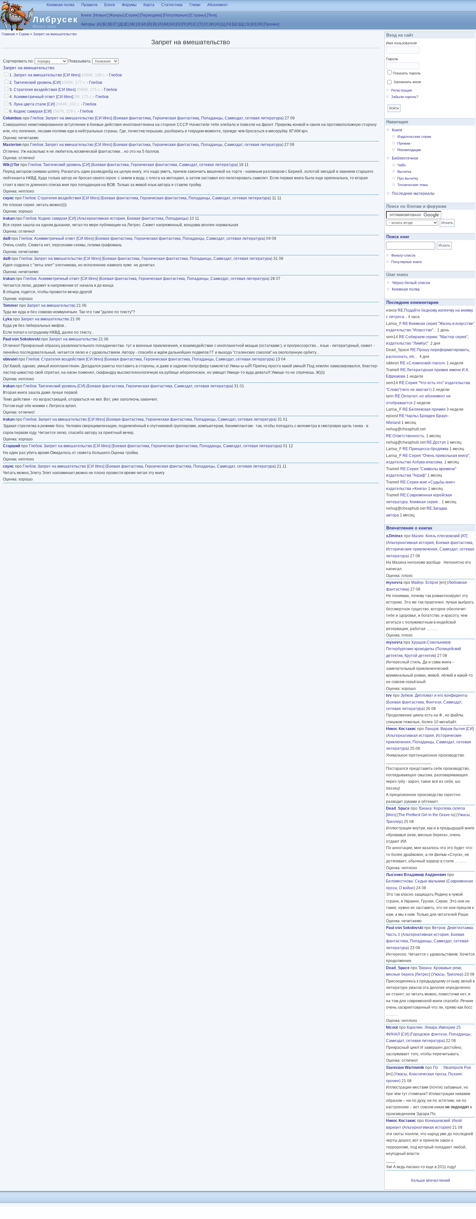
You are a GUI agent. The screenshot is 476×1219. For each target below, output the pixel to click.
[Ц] (223, 24)
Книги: (86, 15)
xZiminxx (394, 536)
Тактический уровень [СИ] (37, 82)
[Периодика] (151, 15)
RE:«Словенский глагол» (423, 363)
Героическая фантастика (176, 118)
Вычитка (404, 171)
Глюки (194, 5)
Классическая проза (427, 1074)
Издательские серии (414, 137)
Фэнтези (433, 702)
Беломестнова (399, 881)
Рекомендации (409, 150)
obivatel (10, 359)
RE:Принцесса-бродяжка (425, 449)
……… (432, 628)
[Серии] (132, 15)
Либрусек (55, 19)
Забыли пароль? (404, 97)
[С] (195, 24)
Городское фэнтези (429, 1034)
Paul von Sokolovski (21, 339)
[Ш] (234, 24)
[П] (183, 24)
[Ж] (132, 24)
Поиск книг (397, 236)
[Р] (189, 24)
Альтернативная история (101, 218)
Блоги (109, 5)
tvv (389, 695)
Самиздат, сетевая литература (253, 118)
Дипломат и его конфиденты (441, 695)
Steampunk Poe (457, 1067)
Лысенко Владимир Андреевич (416, 874)
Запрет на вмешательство (55, 34)
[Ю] (253, 24)
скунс (8, 198)
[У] (206, 24)
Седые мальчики (430, 881)
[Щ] (241, 24)
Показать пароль (407, 73)
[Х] (217, 24)
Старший (11, 446)
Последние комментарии (412, 302)
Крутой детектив (419, 655)
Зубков (407, 695)
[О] (178, 24)
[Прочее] (271, 24)
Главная (8, 34)
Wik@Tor (11, 164)
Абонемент (217, 5)
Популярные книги (406, 262)
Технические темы (412, 185)
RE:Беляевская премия (424, 409)
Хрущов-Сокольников (430, 642)
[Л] (160, 24)
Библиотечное (405, 158)
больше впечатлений (430, 1180)
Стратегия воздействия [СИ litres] (44, 89)
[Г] (115, 24)
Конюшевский (437, 1120)
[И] (143, 24)
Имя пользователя (401, 43)
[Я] (259, 24)
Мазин (418, 536)
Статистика (172, 5)
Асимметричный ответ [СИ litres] (43, 96)
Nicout (392, 1027)
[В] (110, 24)
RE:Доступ (436, 442)
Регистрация (401, 90)
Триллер (394, 821)
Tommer (10, 305)
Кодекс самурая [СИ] (32, 111)
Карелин (415, 1027)
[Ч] (228, 24)
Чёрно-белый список (411, 283)
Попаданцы (212, 118)
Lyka (7, 319)
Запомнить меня (407, 82)
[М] (166, 24)
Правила (89, 5)
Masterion (12, 144)
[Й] (149, 24)
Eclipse (431, 582)
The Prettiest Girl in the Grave (424, 815)
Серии (24, 34)
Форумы (129, 5)
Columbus (12, 118)
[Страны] (197, 15)
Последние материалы (413, 193)
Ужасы (464, 815)
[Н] (172, 24)
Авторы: (88, 24)
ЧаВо (401, 165)
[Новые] (100, 15)
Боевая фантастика (132, 118)
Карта (148, 5)
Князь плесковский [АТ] (446, 536)
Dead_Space (398, 808)
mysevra (394, 582)
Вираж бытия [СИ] (457, 728)
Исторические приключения (411, 549)
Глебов (115, 75)
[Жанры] (116, 15)
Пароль (392, 59)
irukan (9, 218)
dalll (6, 238)
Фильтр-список (403, 255)
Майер (417, 582)
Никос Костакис (401, 728)
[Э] (247, 24)
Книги (397, 130)
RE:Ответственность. (405, 436)
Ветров (438, 927)
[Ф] (211, 24)
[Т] (200, 24)
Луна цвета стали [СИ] (34, 104)
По (437, 1067)
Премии (403, 143)
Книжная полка (60, 5)
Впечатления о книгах (409, 528)
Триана (425, 808)
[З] (138, 24)
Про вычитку (407, 178)
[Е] (126, 24)
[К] (155, 24)
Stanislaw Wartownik (405, 1067)
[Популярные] (175, 15)
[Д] (121, 24)
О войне (406, 888)
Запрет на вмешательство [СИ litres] (47, 75)
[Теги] (212, 15)
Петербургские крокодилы (410, 649)
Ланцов (431, 728)
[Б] (104, 24)
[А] (99, 24)
